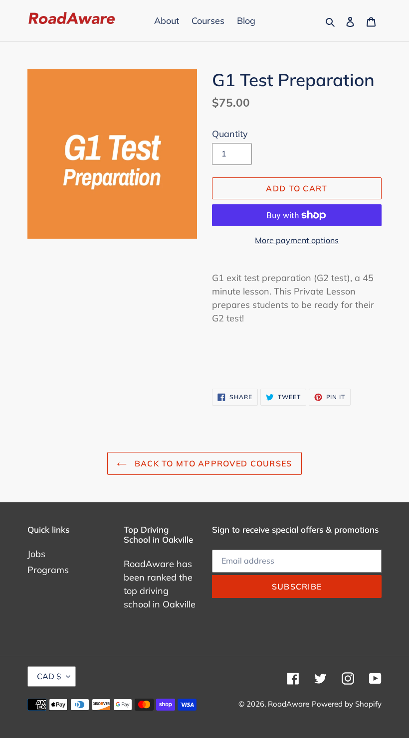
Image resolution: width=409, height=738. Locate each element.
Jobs (36, 554)
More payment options (297, 240)
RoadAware (288, 704)
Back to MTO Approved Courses (212, 463)
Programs (48, 570)
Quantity (230, 134)
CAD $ (49, 676)
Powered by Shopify (347, 704)
